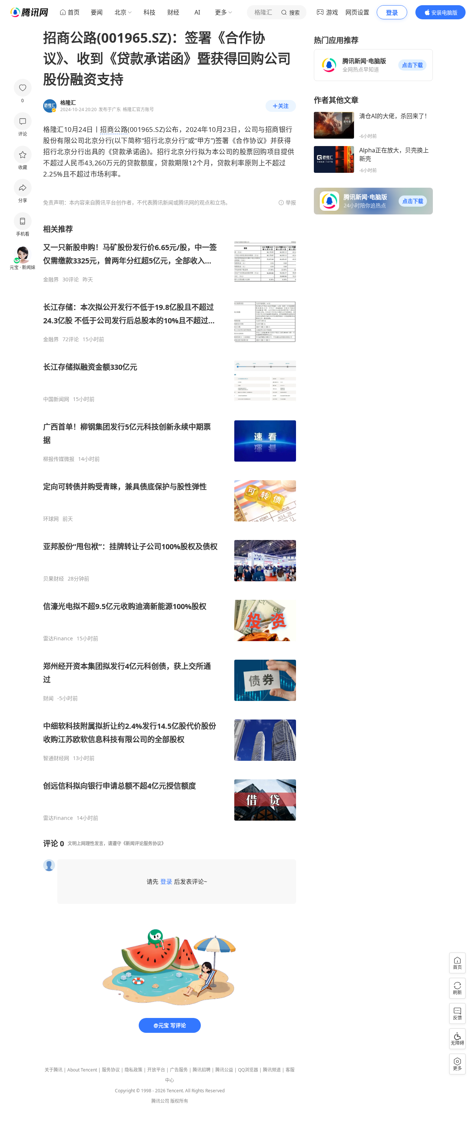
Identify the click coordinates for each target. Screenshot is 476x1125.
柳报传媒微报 (58, 459)
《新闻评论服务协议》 (143, 843)
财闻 (48, 698)
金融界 (51, 279)
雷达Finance (58, 638)
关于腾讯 (53, 1070)
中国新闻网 (56, 399)
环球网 (51, 518)
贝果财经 (53, 578)
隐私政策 (133, 1070)
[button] (412, 65)
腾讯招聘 (201, 1070)
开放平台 (156, 1070)
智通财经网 (56, 758)
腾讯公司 (160, 1101)
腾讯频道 (272, 1070)
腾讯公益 (224, 1070)
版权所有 (179, 1101)
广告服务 (179, 1070)
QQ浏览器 (248, 1070)
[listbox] (169, 523)
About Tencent (82, 1070)
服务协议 (111, 1070)
